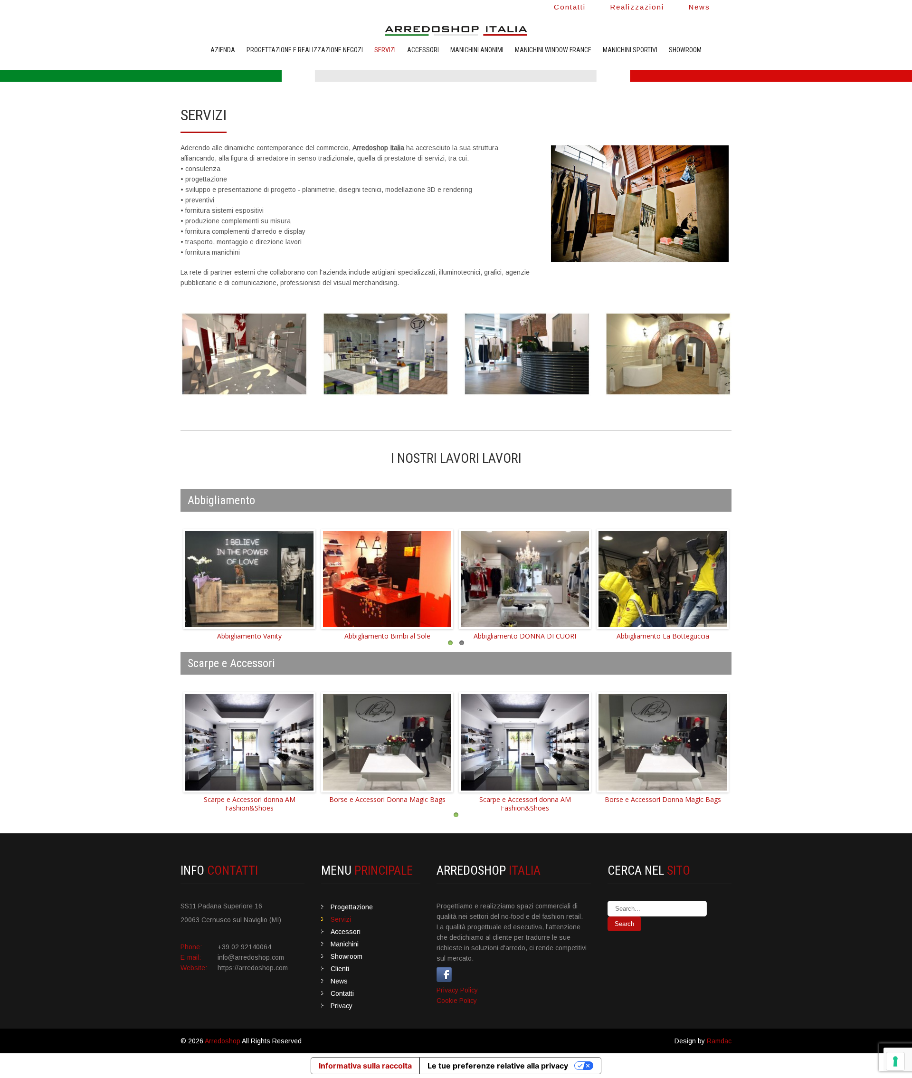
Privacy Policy (457, 990)
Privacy (341, 1006)
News (699, 7)
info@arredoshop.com (251, 957)
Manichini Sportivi (630, 50)
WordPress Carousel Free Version (267, 622)
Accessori (423, 50)
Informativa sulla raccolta (365, 1065)
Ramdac (719, 1041)
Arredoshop (222, 1041)
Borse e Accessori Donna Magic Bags (387, 799)
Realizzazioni (637, 7)
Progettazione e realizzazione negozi (305, 50)
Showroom (685, 50)
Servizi (385, 50)
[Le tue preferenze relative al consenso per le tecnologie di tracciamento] (895, 1061)
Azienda (222, 50)
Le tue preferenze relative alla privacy (498, 1065)
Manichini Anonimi (477, 50)
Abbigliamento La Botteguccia (663, 635)
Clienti (340, 969)
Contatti (570, 7)
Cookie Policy (457, 1000)
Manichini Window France (553, 50)
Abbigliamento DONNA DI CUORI (525, 635)
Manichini (345, 944)
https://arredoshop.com (253, 968)
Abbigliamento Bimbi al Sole (387, 635)
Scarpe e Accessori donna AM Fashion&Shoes (249, 803)
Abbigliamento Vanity (249, 635)
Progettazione (352, 907)
